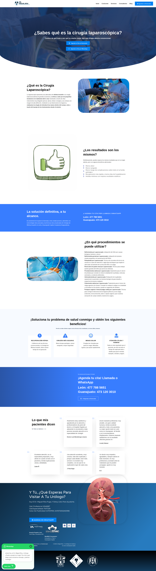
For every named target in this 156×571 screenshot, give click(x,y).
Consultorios (123, 3)
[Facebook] (64, 525)
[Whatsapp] (74, 525)
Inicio (97, 3)
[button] (30, 546)
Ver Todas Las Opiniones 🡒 (39, 429)
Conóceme (105, 3)
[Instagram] (69, 525)
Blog (131, 3)
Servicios (114, 3)
